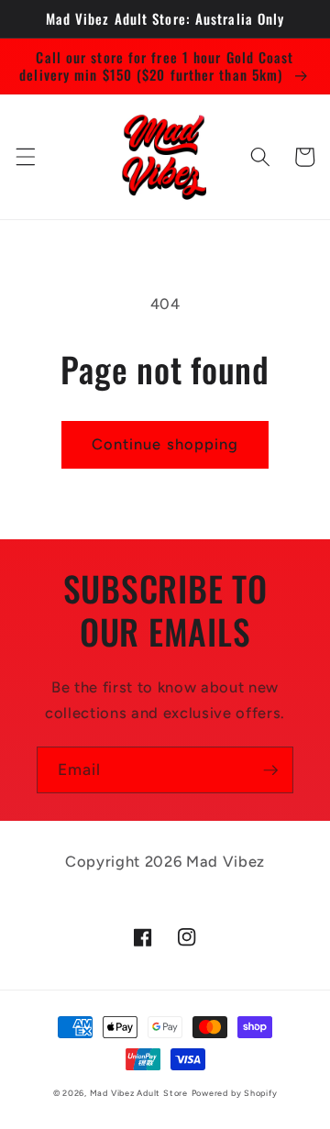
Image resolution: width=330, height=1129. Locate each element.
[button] (25, 157)
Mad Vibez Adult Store (139, 1093)
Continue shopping (165, 444)
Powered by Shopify (235, 1093)
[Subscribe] (270, 770)
